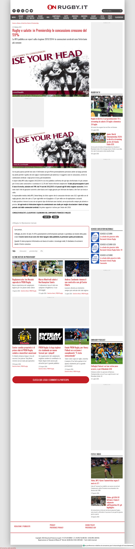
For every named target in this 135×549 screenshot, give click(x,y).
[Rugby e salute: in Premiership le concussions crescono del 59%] (50, 71)
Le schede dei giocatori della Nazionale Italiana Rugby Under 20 (111, 248)
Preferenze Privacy (56, 527)
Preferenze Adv (90, 527)
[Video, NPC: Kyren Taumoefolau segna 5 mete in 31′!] (107, 468)
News (18, 23)
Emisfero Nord (26, 23)
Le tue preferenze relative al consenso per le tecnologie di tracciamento (107, 545)
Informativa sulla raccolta (8, 548)
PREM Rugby (33, 291)
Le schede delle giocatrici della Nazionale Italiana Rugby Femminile (110, 260)
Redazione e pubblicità (22, 526)
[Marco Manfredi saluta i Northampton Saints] (51, 268)
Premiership (35, 23)
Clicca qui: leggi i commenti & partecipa (51, 379)
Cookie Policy (90, 525)
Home (14, 23)
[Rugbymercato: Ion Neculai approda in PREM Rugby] (24, 268)
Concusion (23, 251)
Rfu (41, 251)
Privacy (52, 525)
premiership (33, 251)
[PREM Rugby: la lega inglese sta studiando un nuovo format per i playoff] (51, 336)
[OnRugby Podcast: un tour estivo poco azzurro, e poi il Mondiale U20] (107, 354)
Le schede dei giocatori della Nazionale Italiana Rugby (109, 237)
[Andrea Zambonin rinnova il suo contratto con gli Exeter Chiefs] (77, 268)
